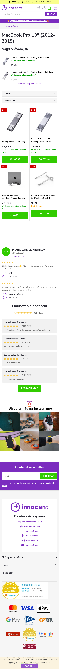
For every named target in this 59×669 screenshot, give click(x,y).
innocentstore (32, 535)
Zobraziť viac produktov (28, 84)
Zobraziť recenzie (19, 256)
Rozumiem (30, 666)
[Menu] (55, 7)
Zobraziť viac (29, 388)
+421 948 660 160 (32, 526)
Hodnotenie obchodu (29, 306)
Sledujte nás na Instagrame (30, 408)
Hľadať (51, 14)
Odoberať (48, 476)
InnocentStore (32, 531)
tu (49, 662)
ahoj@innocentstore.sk (32, 521)
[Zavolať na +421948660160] (39, 8)
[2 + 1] (15, 122)
